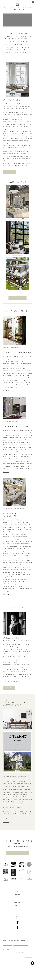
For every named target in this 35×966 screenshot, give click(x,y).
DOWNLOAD (18, 900)
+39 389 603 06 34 (7, 945)
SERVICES (17, 894)
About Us (8, 687)
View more (6, 390)
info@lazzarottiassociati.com (21, 945)
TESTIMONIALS (17, 902)
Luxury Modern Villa (17, 254)
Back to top (28, 957)
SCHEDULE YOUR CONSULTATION (17, 853)
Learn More (9, 172)
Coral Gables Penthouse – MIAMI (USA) (17, 218)
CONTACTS (17, 905)
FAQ (18, 891)
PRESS (17, 897)
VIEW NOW (6, 822)
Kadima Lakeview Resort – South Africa (17, 291)
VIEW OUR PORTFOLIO (17, 298)
